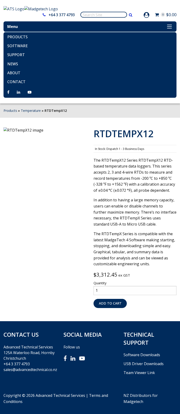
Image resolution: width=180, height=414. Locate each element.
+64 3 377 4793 (61, 15)
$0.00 (169, 14)
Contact (16, 81)
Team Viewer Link (139, 372)
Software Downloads (142, 354)
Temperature (31, 110)
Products (17, 36)
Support (16, 54)
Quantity (100, 283)
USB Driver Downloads (144, 363)
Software (17, 45)
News (12, 63)
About (13, 72)
